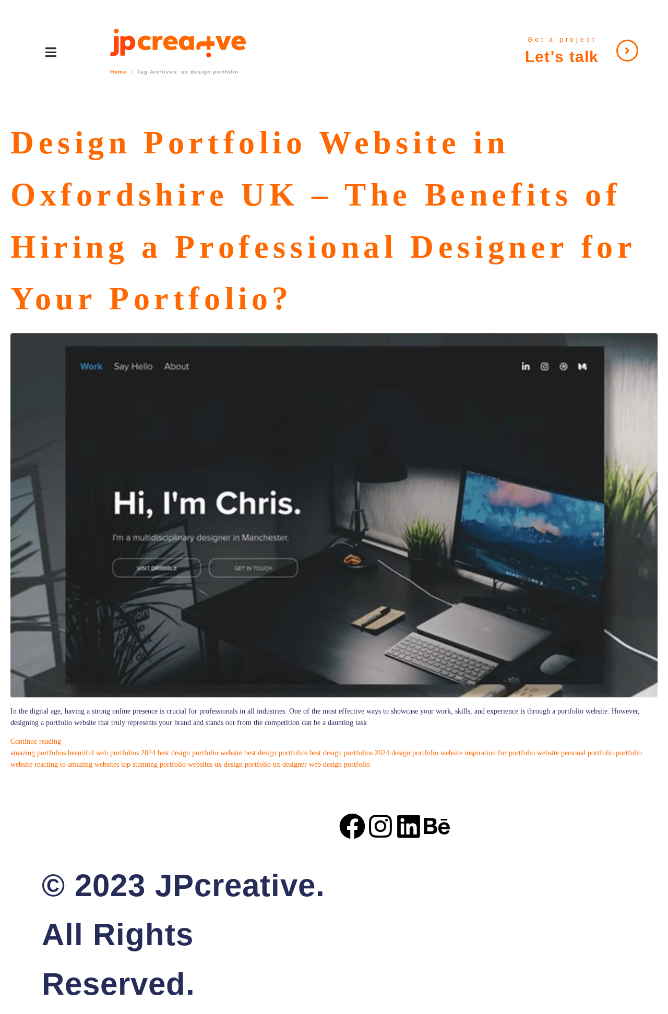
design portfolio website (426, 753)
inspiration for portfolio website (511, 753)
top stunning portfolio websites (166, 764)
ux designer (290, 764)
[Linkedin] (409, 826)
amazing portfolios (38, 753)
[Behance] (437, 826)
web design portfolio (339, 764)
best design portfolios (275, 753)
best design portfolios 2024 (349, 753)
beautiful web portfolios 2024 (112, 753)
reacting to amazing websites (76, 764)
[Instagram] (380, 826)
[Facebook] (352, 826)
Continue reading (35, 741)
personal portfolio (587, 753)
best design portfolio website (200, 753)
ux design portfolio (242, 764)
